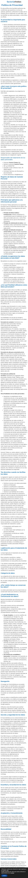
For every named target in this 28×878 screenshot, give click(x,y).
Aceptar (4, 875)
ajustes (12, 873)
